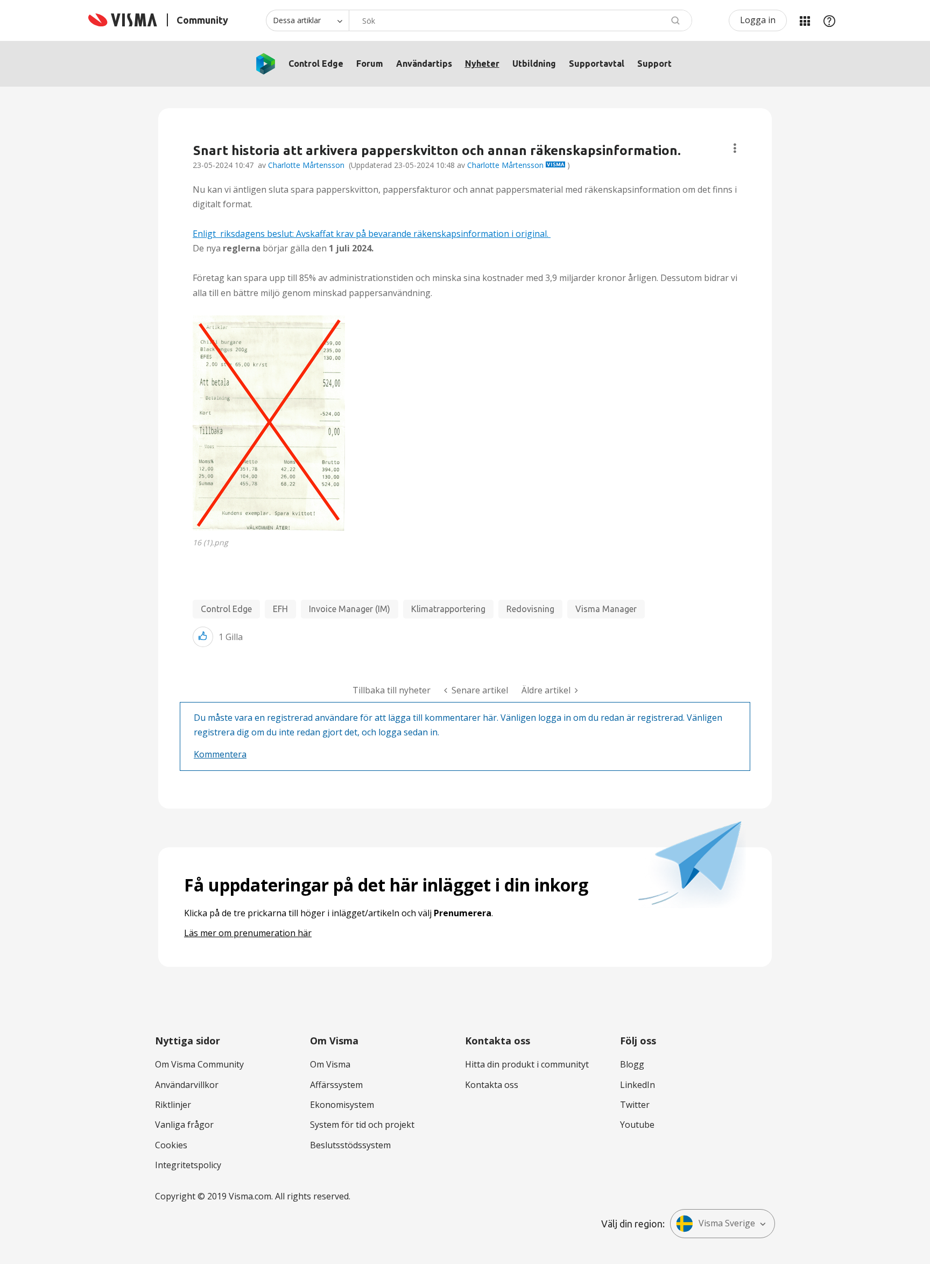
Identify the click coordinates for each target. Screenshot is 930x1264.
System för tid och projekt (362, 1124)
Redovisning (530, 609)
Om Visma (330, 1064)
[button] (269, 423)
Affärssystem (336, 1085)
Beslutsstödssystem (350, 1145)
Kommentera (220, 754)
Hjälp (829, 20)
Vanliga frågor (184, 1124)
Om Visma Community (199, 1064)
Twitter (635, 1105)
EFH (280, 609)
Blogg (632, 1064)
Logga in (758, 20)
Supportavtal (596, 63)
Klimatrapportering (448, 609)
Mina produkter (804, 20)
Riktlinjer (173, 1105)
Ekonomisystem (342, 1105)
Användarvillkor (187, 1085)
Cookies (171, 1145)
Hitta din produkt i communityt (527, 1064)
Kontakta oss (491, 1085)
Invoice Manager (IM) (349, 609)
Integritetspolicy (188, 1165)
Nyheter (482, 63)
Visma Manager (606, 609)
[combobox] (520, 20)
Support (654, 63)
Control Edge (315, 63)
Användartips (424, 63)
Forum (369, 63)
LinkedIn (637, 1085)
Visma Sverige (727, 1223)
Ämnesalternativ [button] (735, 148)
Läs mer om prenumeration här (248, 933)
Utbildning (534, 63)
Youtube (637, 1124)
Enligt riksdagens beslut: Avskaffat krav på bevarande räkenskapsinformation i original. (372, 234)
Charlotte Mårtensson (306, 165)
